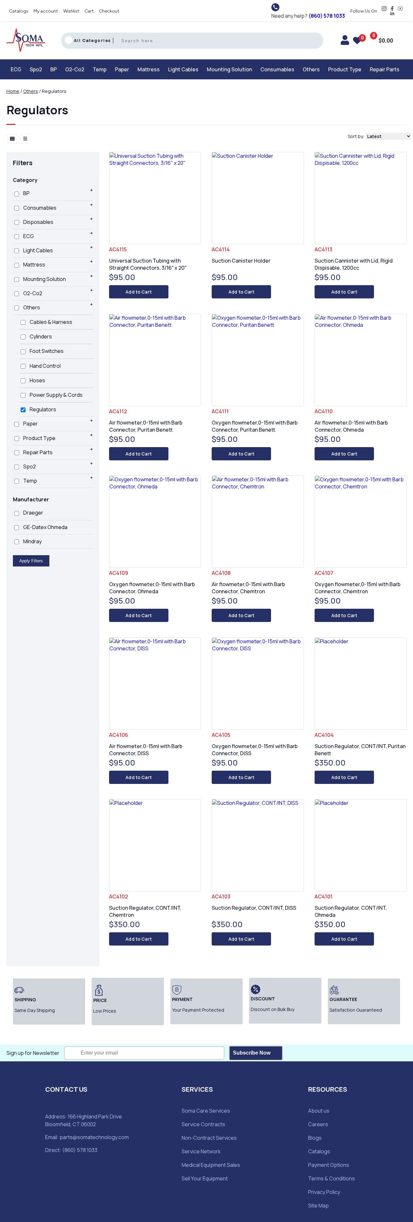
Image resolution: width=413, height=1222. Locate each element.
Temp (99, 69)
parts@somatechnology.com (94, 1137)
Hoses (37, 380)
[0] (357, 42)
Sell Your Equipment (205, 1178)
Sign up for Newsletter (32, 1053)
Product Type (344, 69)
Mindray (32, 541)
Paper (122, 69)
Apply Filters (31, 560)
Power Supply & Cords (56, 394)
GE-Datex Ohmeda (44, 527)
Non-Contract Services (209, 1137)
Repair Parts (384, 69)
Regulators (42, 409)
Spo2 (36, 69)
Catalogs (18, 11)
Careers (318, 1124)
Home (12, 91)
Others (311, 69)
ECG (16, 69)
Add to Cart (139, 292)
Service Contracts (203, 1124)
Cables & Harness (50, 322)
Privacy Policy (324, 1192)
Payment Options (328, 1164)
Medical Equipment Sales (211, 1164)
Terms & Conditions (331, 1178)
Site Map (318, 1205)
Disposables (37, 221)
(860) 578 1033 (326, 15)
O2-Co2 (74, 69)
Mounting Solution (229, 69)
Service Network (201, 1151)
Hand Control (45, 365)
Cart (89, 11)
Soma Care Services (206, 1110)
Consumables (277, 69)
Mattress (148, 69)
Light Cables (183, 69)
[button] (17, 69)
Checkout (109, 11)
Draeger (32, 512)
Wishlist (71, 11)
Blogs (315, 1137)
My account (46, 11)
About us (318, 1110)
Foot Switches (46, 351)
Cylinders (40, 336)
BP (53, 69)
